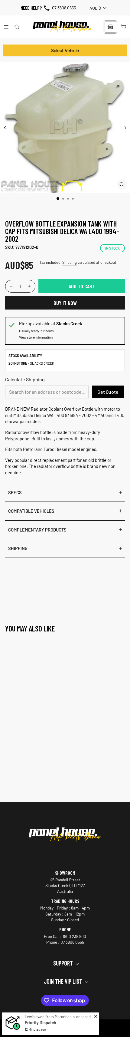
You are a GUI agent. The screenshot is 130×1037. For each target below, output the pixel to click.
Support (63, 963)
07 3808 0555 (64, 7)
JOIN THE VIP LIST (63, 981)
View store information (36, 337)
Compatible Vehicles (31, 511)
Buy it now (65, 303)
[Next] (125, 128)
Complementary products (37, 529)
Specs (15, 492)
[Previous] (5, 128)
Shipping (69, 262)
